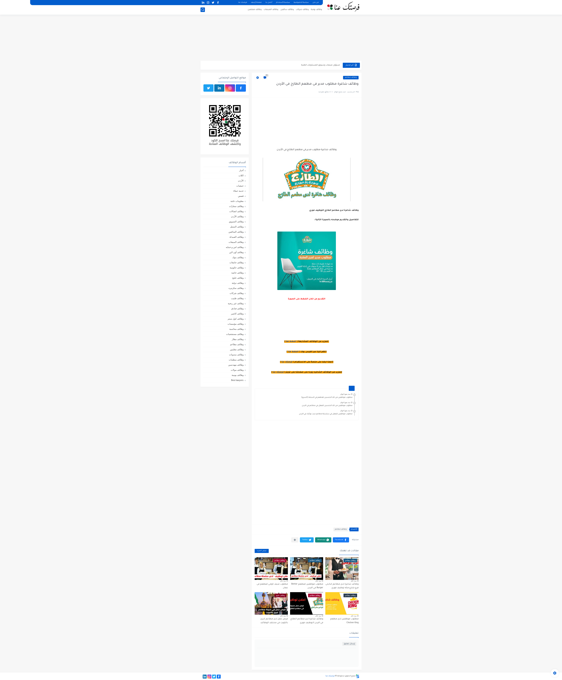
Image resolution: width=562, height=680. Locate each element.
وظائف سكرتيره (236, 288)
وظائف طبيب (237, 298)
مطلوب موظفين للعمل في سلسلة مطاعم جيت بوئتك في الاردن (325, 414)
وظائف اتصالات (236, 211)
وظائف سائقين (287, 9)
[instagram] (208, 3)
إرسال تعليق (349, 644)
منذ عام (353, 581)
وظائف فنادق (237, 308)
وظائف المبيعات (271, 9)
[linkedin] (203, 3)
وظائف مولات (237, 370)
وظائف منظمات (236, 359)
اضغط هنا (291, 341)
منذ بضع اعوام (345, 394)
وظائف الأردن (237, 216)
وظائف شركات (302, 9)
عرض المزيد (262, 551)
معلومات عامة (237, 201)
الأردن (241, 180)
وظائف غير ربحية (236, 303)
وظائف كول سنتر (236, 318)
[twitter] (213, 3)
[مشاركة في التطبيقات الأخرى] (294, 539)
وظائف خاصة (237, 272)
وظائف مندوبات (236, 354)
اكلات (241, 175)
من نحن (315, 3)
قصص (241, 196)
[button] (341, 539)
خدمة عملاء (238, 191)
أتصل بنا (268, 3)
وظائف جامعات (236, 262)
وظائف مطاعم (351, 77)
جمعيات (240, 185)
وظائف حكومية (237, 267)
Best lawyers (237, 380)
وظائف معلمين (255, 9)
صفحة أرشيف (256, 3)
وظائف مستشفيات (235, 334)
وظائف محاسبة (236, 329)
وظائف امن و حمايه (235, 247)
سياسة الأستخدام (283, 3)
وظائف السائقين (236, 232)
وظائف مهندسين (236, 365)
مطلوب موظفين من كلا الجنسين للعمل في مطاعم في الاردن (327, 406)
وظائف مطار (238, 339)
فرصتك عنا (242, 3)
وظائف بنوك (238, 257)
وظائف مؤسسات (236, 324)
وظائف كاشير (237, 313)
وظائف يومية (316, 9)
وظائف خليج (238, 278)
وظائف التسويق (236, 221)
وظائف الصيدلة (236, 237)
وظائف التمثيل (237, 226)
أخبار (241, 170)
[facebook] (218, 3)
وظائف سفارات (236, 206)
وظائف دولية (238, 283)
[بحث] (203, 9)
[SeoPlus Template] (357, 676)
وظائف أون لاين (236, 252)
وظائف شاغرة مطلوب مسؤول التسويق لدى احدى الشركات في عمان (310, 65)
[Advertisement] (281, 38)
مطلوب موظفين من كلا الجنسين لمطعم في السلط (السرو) (326, 397)
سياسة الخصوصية (301, 3)
